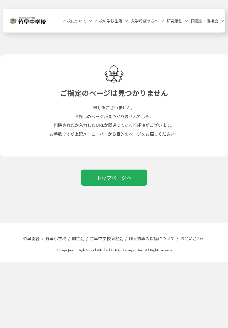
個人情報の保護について (152, 238)
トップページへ (114, 177)
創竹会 (78, 238)
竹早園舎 (31, 238)
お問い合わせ (192, 238)
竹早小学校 (55, 238)
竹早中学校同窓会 (106, 238)
